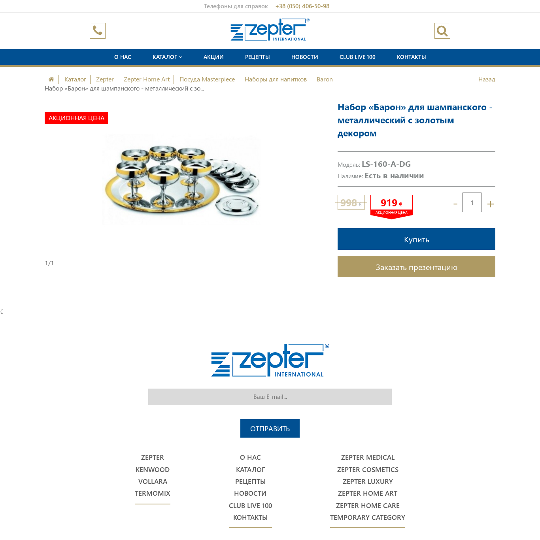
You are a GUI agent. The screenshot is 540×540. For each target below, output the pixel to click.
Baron (325, 79)
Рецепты (257, 56)
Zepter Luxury (368, 481)
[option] (181, 179)
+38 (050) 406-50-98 (302, 6)
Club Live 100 (358, 56)
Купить (416, 238)
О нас (122, 56)
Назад (486, 79)
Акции (214, 56)
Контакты (411, 56)
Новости (304, 56)
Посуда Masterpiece (207, 79)
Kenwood (153, 469)
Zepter (105, 79)
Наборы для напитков (276, 79)
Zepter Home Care (368, 505)
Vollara (152, 481)
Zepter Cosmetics (367, 469)
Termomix (152, 493)
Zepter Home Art (147, 79)
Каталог (166, 56)
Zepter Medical (368, 457)
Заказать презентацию (416, 266)
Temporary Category (367, 517)
